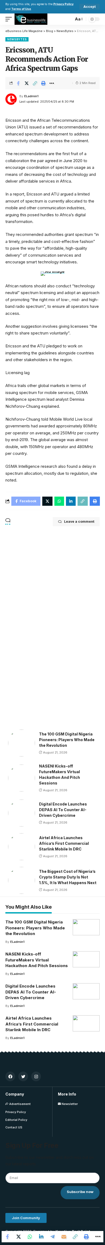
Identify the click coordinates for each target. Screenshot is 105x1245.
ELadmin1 (31, 96)
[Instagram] (36, 1076)
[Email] (63, 1236)
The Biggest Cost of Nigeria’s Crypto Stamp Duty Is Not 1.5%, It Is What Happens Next (67, 877)
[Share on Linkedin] (41, 1236)
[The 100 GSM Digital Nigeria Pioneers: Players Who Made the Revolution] (21, 743)
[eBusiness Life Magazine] (31, 19)
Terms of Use (21, 9)
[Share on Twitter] (26, 83)
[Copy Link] (35, 83)
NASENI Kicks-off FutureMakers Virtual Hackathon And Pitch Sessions (36, 959)
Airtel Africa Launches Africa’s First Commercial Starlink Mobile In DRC (64, 843)
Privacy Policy (63, 4)
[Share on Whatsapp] (30, 1236)
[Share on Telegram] (52, 1236)
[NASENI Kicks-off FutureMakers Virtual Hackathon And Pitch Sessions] (21, 778)
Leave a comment (79, 521)
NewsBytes (17, 39)
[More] (51, 83)
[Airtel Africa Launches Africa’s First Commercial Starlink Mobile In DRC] (21, 846)
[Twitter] (23, 1076)
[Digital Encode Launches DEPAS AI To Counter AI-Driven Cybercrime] (21, 813)
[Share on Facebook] (18, 83)
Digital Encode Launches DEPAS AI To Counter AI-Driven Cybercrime (63, 810)
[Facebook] (10, 1076)
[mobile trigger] (10, 19)
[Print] (43, 83)
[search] (68, 19)
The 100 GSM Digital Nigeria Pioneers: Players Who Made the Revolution (66, 740)
